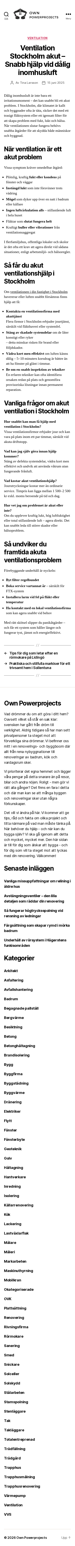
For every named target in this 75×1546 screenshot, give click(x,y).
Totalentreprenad (19, 1439)
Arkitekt (11, 971)
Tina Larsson (29, 83)
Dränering (13, 1102)
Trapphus (12, 1467)
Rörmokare (13, 1336)
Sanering (12, 1346)
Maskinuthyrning (18, 1271)
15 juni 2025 (56, 83)
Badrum (11, 999)
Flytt (8, 1121)
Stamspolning (16, 1402)
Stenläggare (15, 1411)
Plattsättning (15, 1308)
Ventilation (37, 38)
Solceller (11, 1374)
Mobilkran (12, 1280)
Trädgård (12, 1458)
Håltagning (13, 1168)
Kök (7, 1214)
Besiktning (13, 1027)
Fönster (10, 1130)
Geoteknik (13, 1149)
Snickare (11, 1364)
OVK (7, 1299)
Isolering (11, 1196)
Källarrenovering (18, 1205)
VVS (7, 1514)
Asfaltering (13, 980)
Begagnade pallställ (21, 1008)
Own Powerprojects (31, 1538)
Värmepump (15, 1496)
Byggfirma (13, 1074)
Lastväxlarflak (16, 1233)
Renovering (14, 1317)
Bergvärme (14, 1018)
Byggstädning (16, 1083)
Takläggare (14, 1430)
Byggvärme (14, 1093)
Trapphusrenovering (22, 1486)
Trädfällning (14, 1449)
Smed (9, 1355)
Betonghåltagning (19, 1046)
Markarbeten (15, 1261)
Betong (10, 1036)
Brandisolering (17, 1055)
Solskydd (12, 1383)
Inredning (12, 1186)
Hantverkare (15, 1177)
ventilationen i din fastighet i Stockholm (39, 292)
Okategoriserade (19, 1289)
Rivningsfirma (16, 1327)
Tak (7, 1421)
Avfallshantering (18, 989)
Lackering (12, 1224)
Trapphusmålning (19, 1477)
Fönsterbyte (14, 1139)
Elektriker (12, 1111)
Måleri (9, 1252)
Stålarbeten (14, 1392)
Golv (8, 1158)
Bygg (8, 1064)
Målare (10, 1243)
